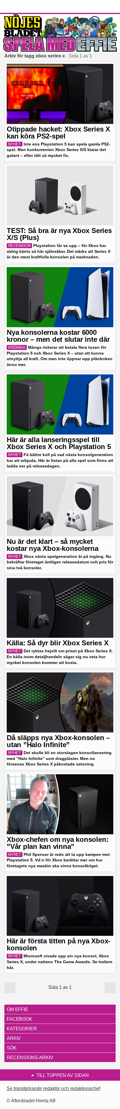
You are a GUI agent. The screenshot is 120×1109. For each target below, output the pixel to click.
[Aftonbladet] (26, 6)
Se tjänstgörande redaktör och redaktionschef (53, 1088)
